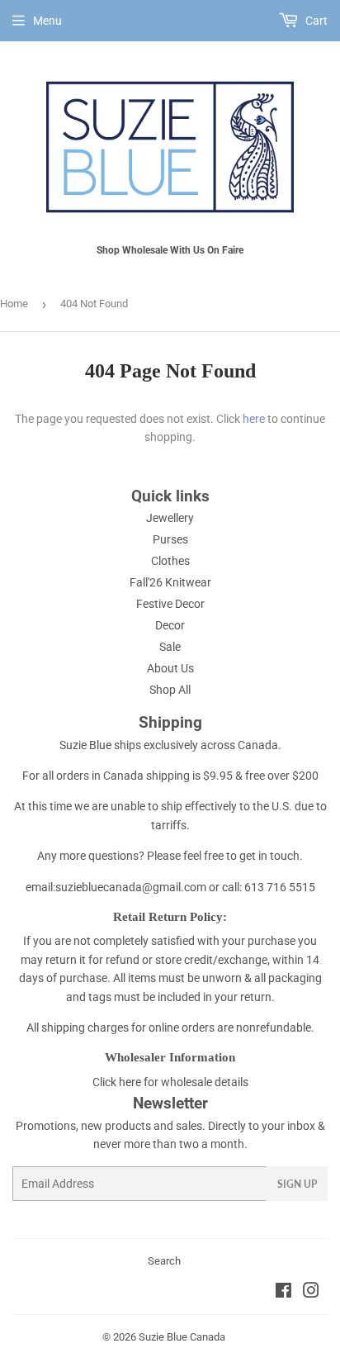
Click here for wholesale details (170, 1082)
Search (164, 1261)
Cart (315, 20)
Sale (170, 646)
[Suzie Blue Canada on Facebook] (283, 1292)
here (254, 418)
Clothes (170, 560)
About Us (170, 668)
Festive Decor (170, 603)
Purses (170, 539)
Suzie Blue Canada (182, 1337)
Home (14, 303)
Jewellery (170, 517)
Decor (170, 625)
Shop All (170, 689)
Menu (47, 20)
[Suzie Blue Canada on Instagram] (311, 1292)
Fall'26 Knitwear (170, 582)
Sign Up (297, 1184)
